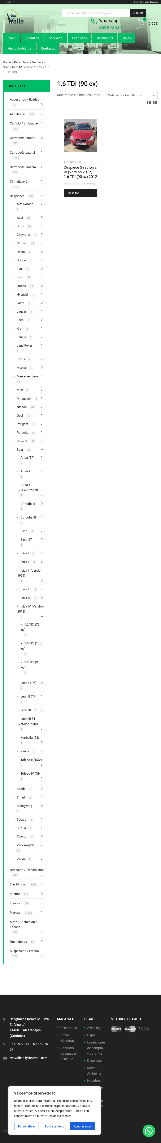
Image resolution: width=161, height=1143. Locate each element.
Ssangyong (24, 806)
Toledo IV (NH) (31, 773)
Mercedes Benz (27, 376)
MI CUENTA (9, 1)
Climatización (19, 181)
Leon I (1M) (28, 683)
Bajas (127, 38)
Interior (15, 894)
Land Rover (24, 345)
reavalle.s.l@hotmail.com (29, 1058)
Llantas (15, 903)
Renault (22, 441)
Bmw (20, 226)
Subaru (21, 819)
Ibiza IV (26, 598)
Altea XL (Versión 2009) (27, 487)
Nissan (22, 407)
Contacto (48, 48)
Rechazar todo (54, 1126)
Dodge (21, 260)
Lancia (21, 337)
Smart (21, 797)
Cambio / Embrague (24, 123)
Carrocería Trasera (23, 167)
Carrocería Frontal (22, 138)
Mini (20, 390)
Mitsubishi (24, 399)
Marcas (15, 912)
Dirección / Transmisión (27, 870)
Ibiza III (25, 589)
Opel (20, 416)
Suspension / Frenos (24, 951)
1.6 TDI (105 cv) (31, 646)
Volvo (21, 859)
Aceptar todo (82, 1126)
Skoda (21, 789)
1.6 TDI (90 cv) (72, 162)
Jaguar (21, 311)
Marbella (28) (30, 738)
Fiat (19, 269)
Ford (20, 277)
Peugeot (22, 424)
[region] (54, 1110)
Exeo (24, 531)
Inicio (12, 38)
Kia (19, 328)
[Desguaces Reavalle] (24, 23)
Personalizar (26, 1126)
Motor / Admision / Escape (23, 924)
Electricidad (18, 884)
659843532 (110, 27)
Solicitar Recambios (75, 194)
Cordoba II (28, 504)
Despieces (79, 38)
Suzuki (21, 828)
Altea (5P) (27, 458)
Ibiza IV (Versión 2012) (27, 67)
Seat (6, 67)
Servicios (55, 38)
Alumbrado (17, 114)
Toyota (21, 837)
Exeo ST (26, 540)
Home (7, 62)
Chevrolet (23, 235)
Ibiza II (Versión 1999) (29, 573)
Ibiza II (25, 562)
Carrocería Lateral (22, 152)
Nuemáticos (18, 942)
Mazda (21, 368)
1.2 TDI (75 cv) (30, 627)
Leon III (26, 710)
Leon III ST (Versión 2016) (27, 721)
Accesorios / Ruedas (24, 99)
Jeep (20, 320)
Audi (20, 218)
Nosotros (32, 38)
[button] (149, 1131)
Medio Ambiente (19, 48)
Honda (21, 286)
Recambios (105, 38)
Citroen (22, 243)
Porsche (22, 433)
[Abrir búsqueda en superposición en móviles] (104, 13)
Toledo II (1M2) (31, 760)
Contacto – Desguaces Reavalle (68, 1053)
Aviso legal (95, 1028)
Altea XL (26, 471)
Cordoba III (28, 517)
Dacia (21, 252)
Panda (25, 751)
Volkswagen (25, 845)
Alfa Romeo (25, 204)
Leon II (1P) (28, 696)
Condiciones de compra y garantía (96, 1047)
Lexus (21, 359)
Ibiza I (25, 553)
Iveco (20, 303)
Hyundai (22, 294)
